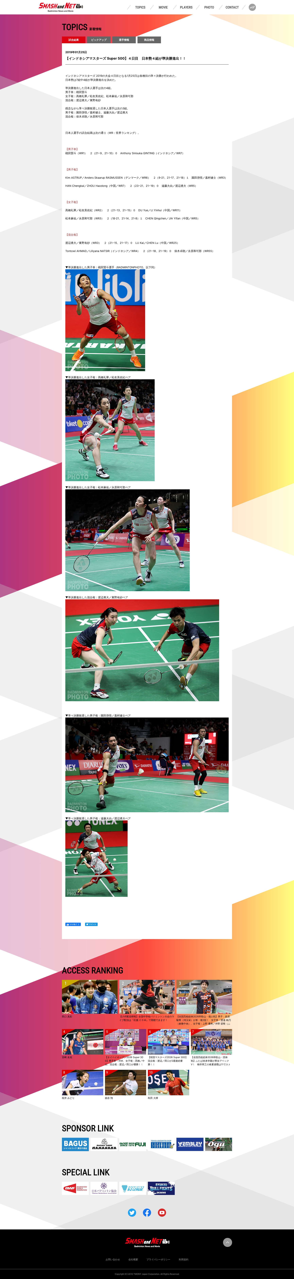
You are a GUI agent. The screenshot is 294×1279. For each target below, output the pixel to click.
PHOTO (209, 7)
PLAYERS (186, 7)
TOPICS (140, 7)
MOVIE (163, 7)
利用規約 (183, 1259)
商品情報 (149, 39)
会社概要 (133, 1259)
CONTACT (232, 7)
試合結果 (74, 39)
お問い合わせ (113, 1259)
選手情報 (124, 39)
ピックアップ (99, 39)
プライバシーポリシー (158, 1259)
